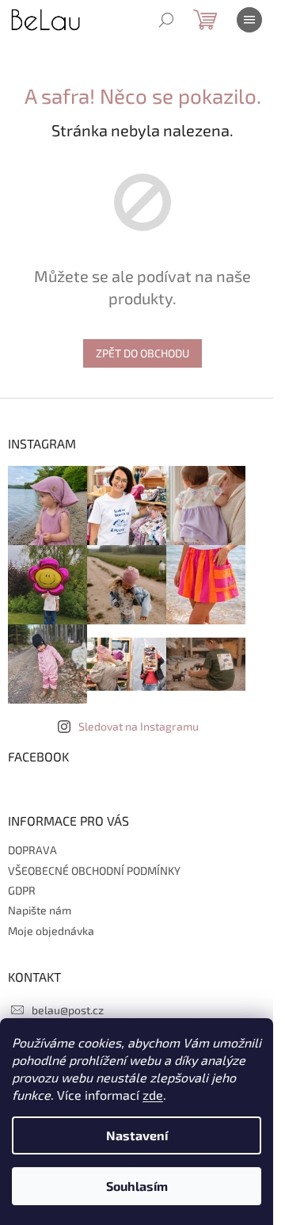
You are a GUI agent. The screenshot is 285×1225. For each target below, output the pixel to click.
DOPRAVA (32, 850)
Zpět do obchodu (142, 353)
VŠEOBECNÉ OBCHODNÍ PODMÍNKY (94, 870)
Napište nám (39, 910)
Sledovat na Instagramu (138, 726)
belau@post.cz (68, 1010)
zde (152, 1094)
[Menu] (249, 20)
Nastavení (137, 1135)
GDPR (22, 890)
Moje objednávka (51, 930)
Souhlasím (137, 1185)
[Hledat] (166, 20)
